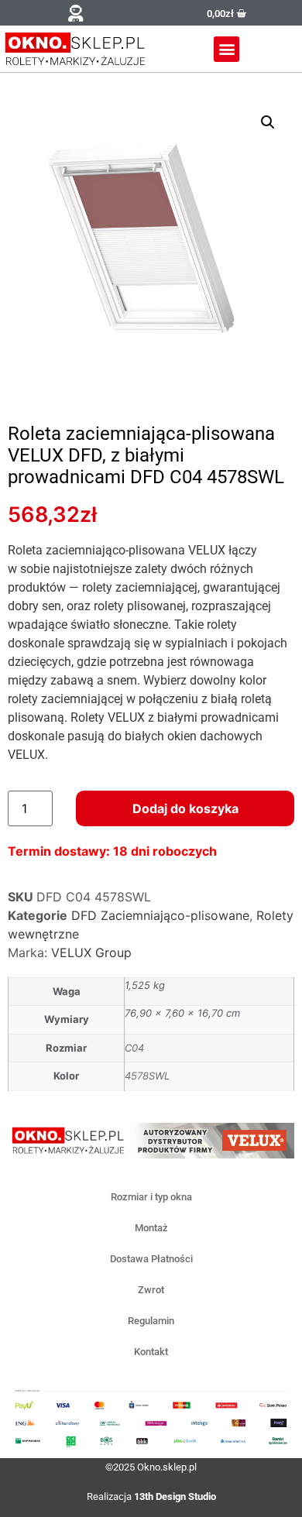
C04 (134, 1048)
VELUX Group (91, 952)
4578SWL (147, 1075)
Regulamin (151, 1321)
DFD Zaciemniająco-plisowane (160, 915)
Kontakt (151, 1351)
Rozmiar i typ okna (151, 1197)
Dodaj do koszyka (185, 808)
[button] (76, 13)
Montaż (151, 1228)
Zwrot (151, 1290)
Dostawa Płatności (151, 1259)
